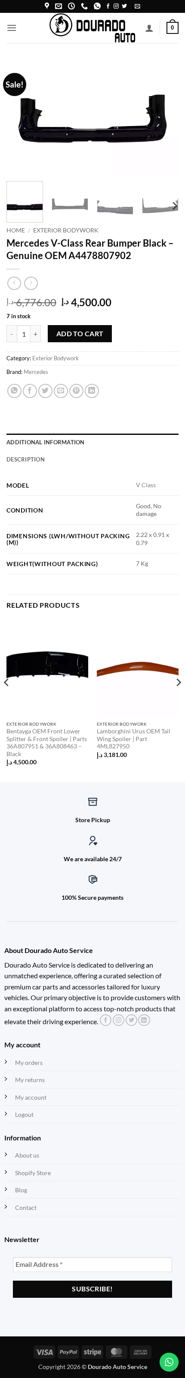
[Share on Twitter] (45, 391)
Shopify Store (33, 1172)
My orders (29, 1062)
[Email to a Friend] (61, 391)
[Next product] (14, 283)
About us (27, 1155)
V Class (146, 484)
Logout (24, 1114)
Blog (21, 1190)
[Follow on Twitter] (124, 6)
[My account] (149, 27)
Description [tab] (25, 459)
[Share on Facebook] (30, 391)
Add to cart (80, 334)
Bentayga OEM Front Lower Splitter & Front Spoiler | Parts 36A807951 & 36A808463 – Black (46, 742)
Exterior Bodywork (66, 230)
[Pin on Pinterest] (76, 391)
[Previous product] (30, 283)
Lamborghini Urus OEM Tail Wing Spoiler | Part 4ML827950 (133, 739)
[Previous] (20, 117)
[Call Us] (84, 6)
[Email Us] (58, 6)
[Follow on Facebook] (108, 6)
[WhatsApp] (97, 6)
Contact (26, 1207)
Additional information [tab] (45, 442)
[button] (137, 6)
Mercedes (36, 371)
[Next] (164, 117)
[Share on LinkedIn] (92, 391)
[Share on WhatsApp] (14, 391)
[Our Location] (47, 6)
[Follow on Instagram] (116, 6)
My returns (30, 1079)
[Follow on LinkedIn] (144, 1020)
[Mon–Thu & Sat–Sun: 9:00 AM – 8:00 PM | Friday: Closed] (71, 6)
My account (30, 1097)
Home (15, 230)
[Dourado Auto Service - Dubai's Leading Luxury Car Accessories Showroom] (92, 27)
